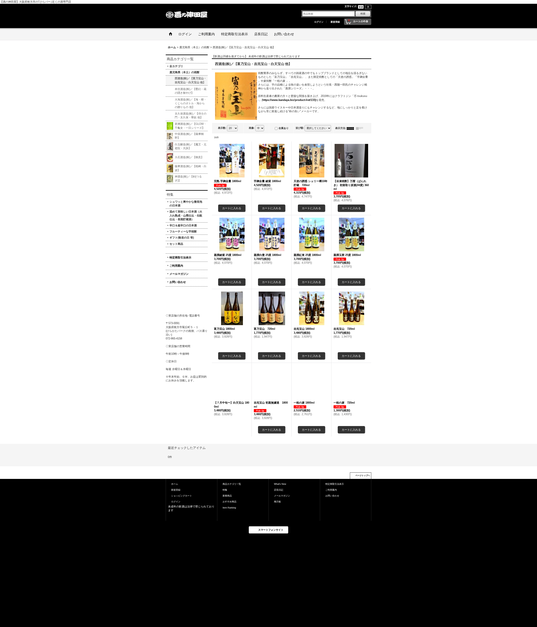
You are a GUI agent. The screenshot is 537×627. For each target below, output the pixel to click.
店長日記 (278, 501)
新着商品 (227, 507)
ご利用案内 (176, 265)
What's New (280, 495)
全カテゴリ (176, 66)
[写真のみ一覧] (351, 128)
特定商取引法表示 (180, 257)
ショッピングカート (181, 507)
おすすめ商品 (229, 513)
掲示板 (277, 513)
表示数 (222, 127)
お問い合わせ (177, 282)
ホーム (174, 495)
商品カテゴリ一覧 (232, 495)
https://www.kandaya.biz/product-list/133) (289, 100)
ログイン (318, 22)
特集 (225, 501)
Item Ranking (229, 519)
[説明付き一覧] (360, 128)
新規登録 (335, 22)
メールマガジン (179, 273)
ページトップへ (362, 487)
